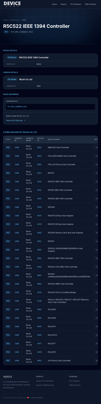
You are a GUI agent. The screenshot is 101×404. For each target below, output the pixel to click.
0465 (39, 309)
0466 (39, 318)
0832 (39, 258)
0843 (39, 284)
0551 (39, 190)
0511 (39, 173)
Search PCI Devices (44, 381)
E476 (39, 292)
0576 (39, 224)
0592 (39, 233)
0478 (39, 352)
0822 (39, 250)
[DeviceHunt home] (12, 4)
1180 (17, 147)
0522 (39, 181)
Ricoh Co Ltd (15, 20)
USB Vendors (90, 4)
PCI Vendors (75, 4)
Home (54, 4)
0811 (39, 241)
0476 (39, 335)
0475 (39, 326)
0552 (39, 199)
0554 (39, 207)
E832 (39, 267)
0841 (39, 275)
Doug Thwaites (37, 398)
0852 (39, 361)
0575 (39, 216)
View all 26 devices (14, 120)
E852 (39, 164)
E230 (39, 301)
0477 (39, 343)
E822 (39, 147)
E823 (39, 156)
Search (64, 4)
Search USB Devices (45, 385)
